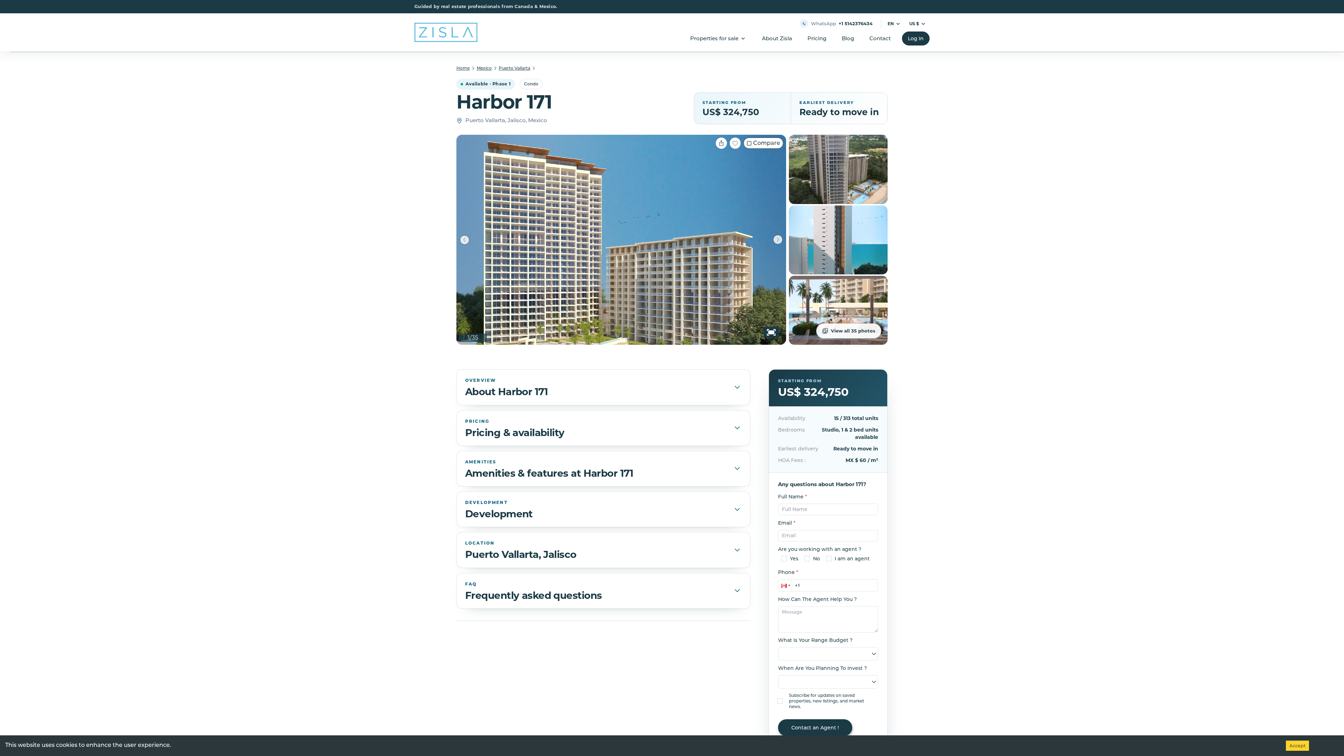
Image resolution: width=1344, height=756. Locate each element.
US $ (914, 23)
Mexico (484, 68)
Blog (848, 38)
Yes (794, 558)
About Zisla (777, 38)
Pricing (816, 38)
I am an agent (852, 558)
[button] (785, 585)
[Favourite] (735, 143)
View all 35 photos (853, 331)
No (816, 558)
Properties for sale (714, 38)
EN (891, 23)
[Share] (721, 143)
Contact (880, 38)
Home (463, 68)
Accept (1297, 745)
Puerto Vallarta (514, 68)
